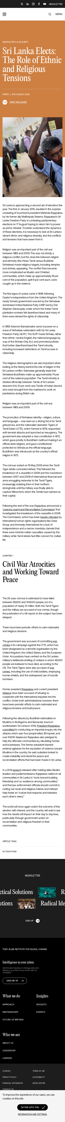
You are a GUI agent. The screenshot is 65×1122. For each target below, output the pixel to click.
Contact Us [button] (8, 1089)
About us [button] (8, 1042)
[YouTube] (45, 4)
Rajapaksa (27, 689)
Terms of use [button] (38, 1071)
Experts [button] (40, 1011)
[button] (4, 14)
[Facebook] (39, 4)
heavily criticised (49, 517)
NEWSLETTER (55, 4)
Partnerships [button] (10, 1011)
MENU (59, 14)
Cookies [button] (6, 1071)
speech (17, 770)
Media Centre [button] (38, 1083)
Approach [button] (8, 1004)
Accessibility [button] (38, 1077)
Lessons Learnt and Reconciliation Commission (29, 509)
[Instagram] (33, 4)
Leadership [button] (9, 1050)
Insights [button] (41, 1004)
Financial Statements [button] (13, 1083)
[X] (22, 4)
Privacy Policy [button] (10, 1077)
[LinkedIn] (28, 4)
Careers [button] (7, 1058)
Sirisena (7, 693)
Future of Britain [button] (13, 1019)
